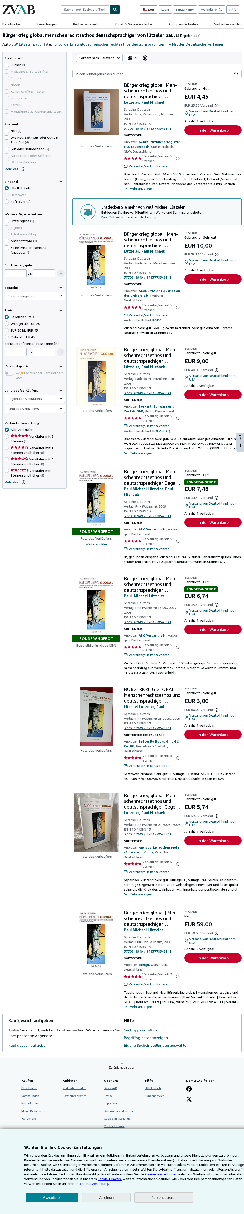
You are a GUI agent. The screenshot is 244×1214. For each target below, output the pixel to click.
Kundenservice (154, 1095)
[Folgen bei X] (189, 1099)
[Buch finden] (115, 9)
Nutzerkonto (185, 9)
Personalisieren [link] (164, 1197)
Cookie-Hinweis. (110, 1179)
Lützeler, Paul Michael (144, 102)
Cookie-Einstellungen (161, 1174)
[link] (145, 58)
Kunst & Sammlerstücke (133, 24)
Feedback (240, 441)
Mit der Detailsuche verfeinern (199, 44)
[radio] (7, 201)
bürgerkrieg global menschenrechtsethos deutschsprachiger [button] (111, 44)
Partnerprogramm (74, 1095)
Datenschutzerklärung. (92, 1184)
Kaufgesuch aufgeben (28, 1045)
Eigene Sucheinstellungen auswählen (156, 1045)
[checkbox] (7, 65)
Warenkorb (28, 1118)
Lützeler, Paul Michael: (144, 251)
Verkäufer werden (228, 24)
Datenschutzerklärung (118, 1111)
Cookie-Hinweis (114, 1126)
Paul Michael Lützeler (143, 930)
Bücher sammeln (86, 24)
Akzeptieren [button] (52, 1197)
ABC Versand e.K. (152, 529)
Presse (108, 1095)
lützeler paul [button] (30, 44)
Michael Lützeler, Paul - (145, 706)
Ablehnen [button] (106, 1197)
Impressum (111, 1103)
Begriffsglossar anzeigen (146, 1037)
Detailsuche (11, 24)
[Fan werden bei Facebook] (189, 1089)
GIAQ (166, 431)
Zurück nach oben (122, 1067)
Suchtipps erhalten (140, 1030)
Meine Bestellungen (34, 1111)
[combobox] (85, 9)
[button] (61, 273)
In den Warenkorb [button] (213, 130)
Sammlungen (46, 24)
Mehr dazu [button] (12, 482)
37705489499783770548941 (147, 128)
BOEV (156, 320)
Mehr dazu (12, 169)
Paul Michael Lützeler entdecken (126, 217)
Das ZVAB (110, 1088)
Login (165, 9)
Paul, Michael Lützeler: (144, 595)
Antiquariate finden (183, 24)
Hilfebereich (153, 1088)
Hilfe (232, 9)
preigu (144, 965)
